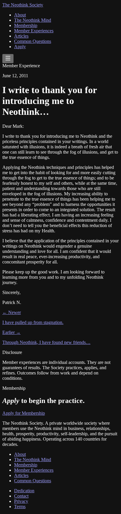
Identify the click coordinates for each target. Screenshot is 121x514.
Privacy (21, 501)
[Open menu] (8, 58)
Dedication (24, 490)
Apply (20, 46)
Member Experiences (33, 30)
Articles (21, 35)
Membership (25, 25)
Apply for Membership (23, 413)
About (20, 14)
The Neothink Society (22, 4)
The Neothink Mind (32, 20)
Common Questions (32, 41)
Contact (21, 495)
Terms (20, 506)
